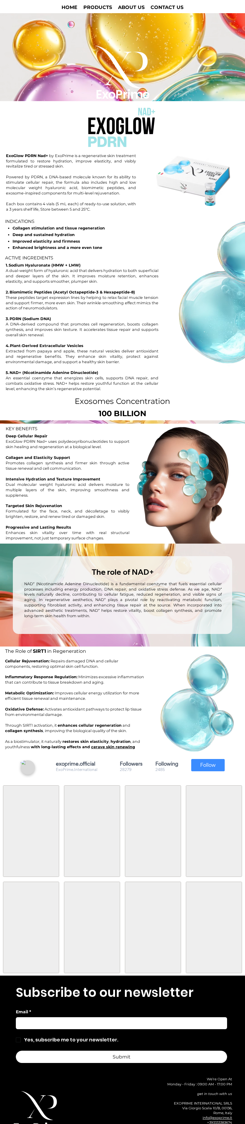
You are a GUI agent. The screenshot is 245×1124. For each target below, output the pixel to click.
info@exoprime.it (217, 1118)
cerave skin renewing (113, 747)
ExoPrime (122, 94)
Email (23, 1012)
